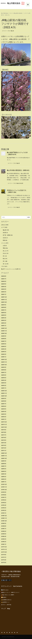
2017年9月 (3, 554)
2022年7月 (3, 403)
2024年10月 (4, 333)
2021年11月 (4, 424)
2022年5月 (3, 409)
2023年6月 (3, 375)
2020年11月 (4, 455)
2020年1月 (3, 481)
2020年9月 (3, 461)
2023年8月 (3, 369)
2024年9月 (3, 336)
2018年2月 (3, 541)
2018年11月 (4, 518)
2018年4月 (3, 536)
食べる (4, 263)
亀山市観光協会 (4, 13)
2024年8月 (3, 338)
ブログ (10, 13)
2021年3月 (3, 445)
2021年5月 (3, 440)
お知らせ (3, 224)
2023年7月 (3, 372)
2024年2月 (3, 354)
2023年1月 (3, 388)
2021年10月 (4, 427)
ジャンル (3, 243)
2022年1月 (3, 419)
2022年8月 (3, 401)
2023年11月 (4, 362)
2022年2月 (3, 416)
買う (4, 261)
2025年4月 (3, 317)
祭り (4, 256)
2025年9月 (3, 304)
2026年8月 (3, 276)
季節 (4, 248)
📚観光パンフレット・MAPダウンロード (10, 592)
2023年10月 (4, 364)
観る (4, 258)
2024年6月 (3, 343)
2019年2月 (3, 510)
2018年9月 (3, 523)
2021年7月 (3, 435)
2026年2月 (3, 291)
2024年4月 (3, 349)
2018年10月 (4, 520)
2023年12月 (4, 359)
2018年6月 (3, 531)
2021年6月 (3, 437)
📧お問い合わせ (4, 590)
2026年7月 (3, 278)
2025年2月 (3, 323)
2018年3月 (3, 539)
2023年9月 (3, 367)
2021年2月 (3, 448)
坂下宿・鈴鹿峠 (6, 235)
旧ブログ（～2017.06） (6, 604)
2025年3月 (3, 320)
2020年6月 (3, 468)
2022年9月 (3, 398)
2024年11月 (4, 330)
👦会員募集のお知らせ (6, 599)
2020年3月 (3, 476)
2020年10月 (4, 458)
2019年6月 (3, 500)
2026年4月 (3, 286)
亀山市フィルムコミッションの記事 (9, 269)
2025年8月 (3, 307)
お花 (4, 245)
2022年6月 (3, 406)
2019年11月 (4, 487)
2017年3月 (3, 562)
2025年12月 (4, 297)
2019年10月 (4, 489)
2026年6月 (3, 281)
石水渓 (4, 237)
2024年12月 (4, 328)
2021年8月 (3, 432)
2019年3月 (3, 507)
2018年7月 (3, 528)
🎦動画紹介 (3, 597)
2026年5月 (3, 284)
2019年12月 (4, 484)
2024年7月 (3, 341)
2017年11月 (4, 549)
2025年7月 (3, 310)
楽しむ (4, 250)
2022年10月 (4, 396)
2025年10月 (4, 302)
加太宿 (21, 183)
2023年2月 (3, 385)
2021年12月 (4, 422)
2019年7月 (3, 497)
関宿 (4, 240)
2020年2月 (3, 479)
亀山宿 (12, 30)
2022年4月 (3, 411)
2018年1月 (3, 544)
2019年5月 (3, 502)
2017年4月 (3, 559)
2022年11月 (4, 393)
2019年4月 (3, 505)
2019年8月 (3, 494)
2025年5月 (3, 315)
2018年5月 (3, 533)
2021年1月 (3, 450)
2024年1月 (3, 356)
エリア (2, 227)
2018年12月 (4, 515)
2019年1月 (3, 513)
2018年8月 (3, 526)
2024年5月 (3, 346)
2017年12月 (4, 546)
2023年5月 (3, 377)
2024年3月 (3, 351)
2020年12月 (4, 453)
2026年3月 (3, 289)
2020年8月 (3, 463)
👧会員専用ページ (5, 602)
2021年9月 (3, 429)
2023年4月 (3, 380)
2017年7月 (3, 557)
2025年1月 (3, 325)
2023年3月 (3, 382)
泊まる (4, 253)
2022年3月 (3, 414)
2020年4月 (3, 474)
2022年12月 (4, 390)
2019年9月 (3, 492)
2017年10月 (4, 552)
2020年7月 (3, 466)
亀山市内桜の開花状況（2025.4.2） (18, 170)
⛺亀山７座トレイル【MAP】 (7, 594)
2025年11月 (4, 299)
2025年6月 (3, 312)
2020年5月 (3, 471)
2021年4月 (3, 442)
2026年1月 (3, 294)
